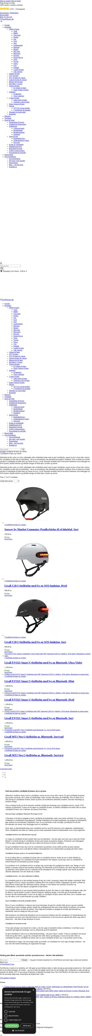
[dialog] (19, 1011)
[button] (19, 1030)
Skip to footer (16, 1)
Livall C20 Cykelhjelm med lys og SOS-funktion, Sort (35, 642)
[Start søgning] (23, 449)
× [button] (33, 990)
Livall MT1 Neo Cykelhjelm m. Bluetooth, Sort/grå (33, 755)
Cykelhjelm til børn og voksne (15, 525)
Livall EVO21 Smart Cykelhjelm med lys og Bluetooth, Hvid (39, 699)
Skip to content (5, 1)
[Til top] (1, 1035)
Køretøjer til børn (11, 297)
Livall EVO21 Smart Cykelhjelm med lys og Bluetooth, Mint (39, 681)
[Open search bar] (1, 264)
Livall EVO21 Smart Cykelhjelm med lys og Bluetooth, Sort (38, 718)
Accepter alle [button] (11, 1026)
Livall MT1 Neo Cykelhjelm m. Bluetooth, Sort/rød (34, 736)
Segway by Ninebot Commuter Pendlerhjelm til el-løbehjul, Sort (41, 529)
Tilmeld (24, 960)
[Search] (2, 268)
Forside (2, 297)
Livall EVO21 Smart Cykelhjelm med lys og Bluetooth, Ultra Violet (43, 662)
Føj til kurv (8, 539)
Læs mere (16, 1007)
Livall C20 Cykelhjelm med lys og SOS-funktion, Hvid (35, 585)
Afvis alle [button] (27, 1026)
